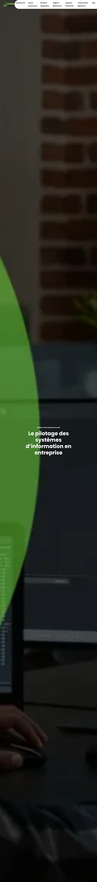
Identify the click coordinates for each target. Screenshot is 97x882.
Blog (93, 3)
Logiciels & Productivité (69, 4)
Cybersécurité (20, 3)
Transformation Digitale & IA (83, 4)
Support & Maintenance (57, 4)
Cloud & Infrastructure (32, 4)
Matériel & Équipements (44, 4)
